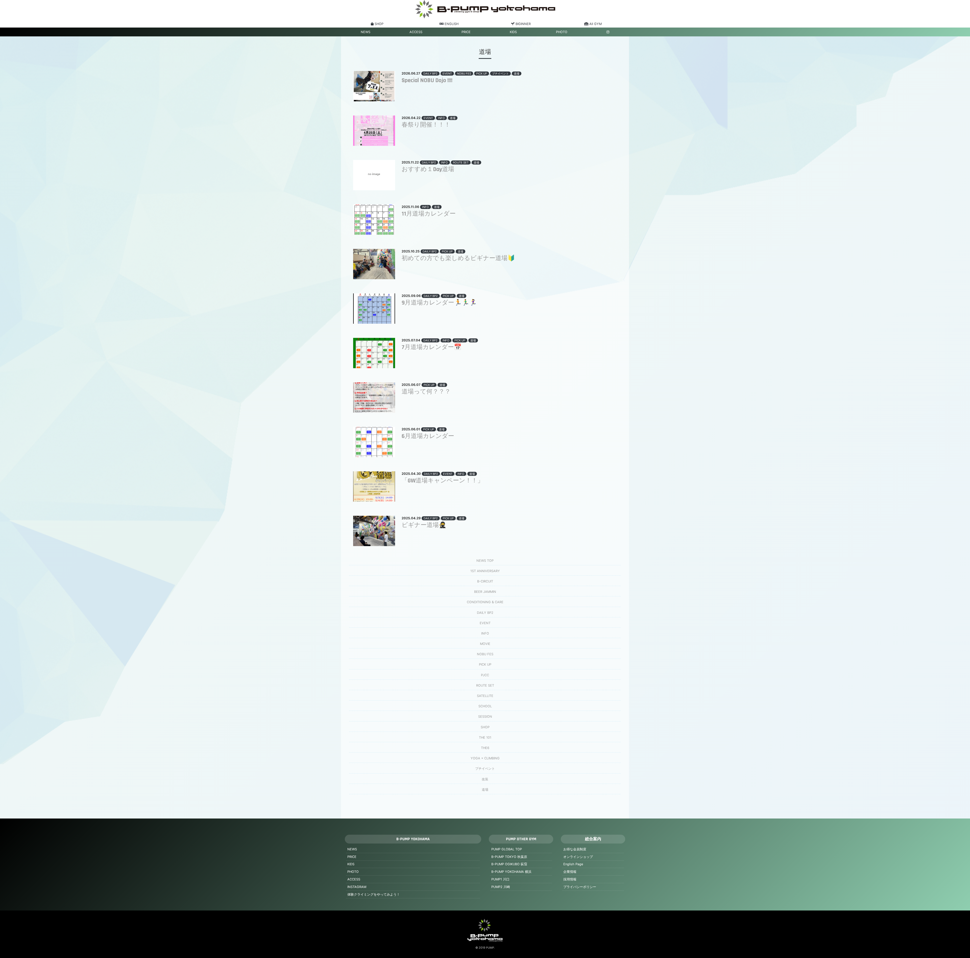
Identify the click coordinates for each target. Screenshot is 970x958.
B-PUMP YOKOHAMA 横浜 (511, 872)
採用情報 (569, 879)
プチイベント (500, 73)
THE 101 (485, 737)
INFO (441, 118)
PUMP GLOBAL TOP (506, 849)
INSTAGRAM (356, 887)
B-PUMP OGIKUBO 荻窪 (509, 864)
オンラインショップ (578, 857)
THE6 (485, 748)
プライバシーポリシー (579, 887)
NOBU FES (464, 73)
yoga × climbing (485, 758)
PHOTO (561, 32)
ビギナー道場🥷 (424, 525)
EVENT (447, 73)
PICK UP (481, 73)
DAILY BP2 (430, 73)
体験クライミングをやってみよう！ (373, 894)
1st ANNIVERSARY (485, 571)
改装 (485, 779)
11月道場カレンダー (429, 214)
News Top (485, 561)
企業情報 (569, 872)
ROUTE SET (461, 162)
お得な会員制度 (574, 849)
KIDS (513, 32)
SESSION (485, 716)
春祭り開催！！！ (426, 125)
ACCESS (415, 32)
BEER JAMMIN (485, 592)
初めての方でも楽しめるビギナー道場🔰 (458, 258)
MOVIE (485, 644)
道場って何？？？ (426, 391)
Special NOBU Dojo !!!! (427, 80)
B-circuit (485, 581)
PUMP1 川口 (500, 879)
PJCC (485, 675)
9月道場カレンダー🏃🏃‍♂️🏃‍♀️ (439, 303)
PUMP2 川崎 (500, 887)
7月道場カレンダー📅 (432, 347)
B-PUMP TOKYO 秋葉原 (509, 857)
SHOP (485, 727)
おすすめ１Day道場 (428, 169)
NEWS (365, 32)
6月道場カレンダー (428, 436)
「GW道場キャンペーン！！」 (442, 480)
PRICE (466, 32)
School (485, 706)
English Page (573, 864)
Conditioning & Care (485, 602)
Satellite (485, 696)
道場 (516, 73)
